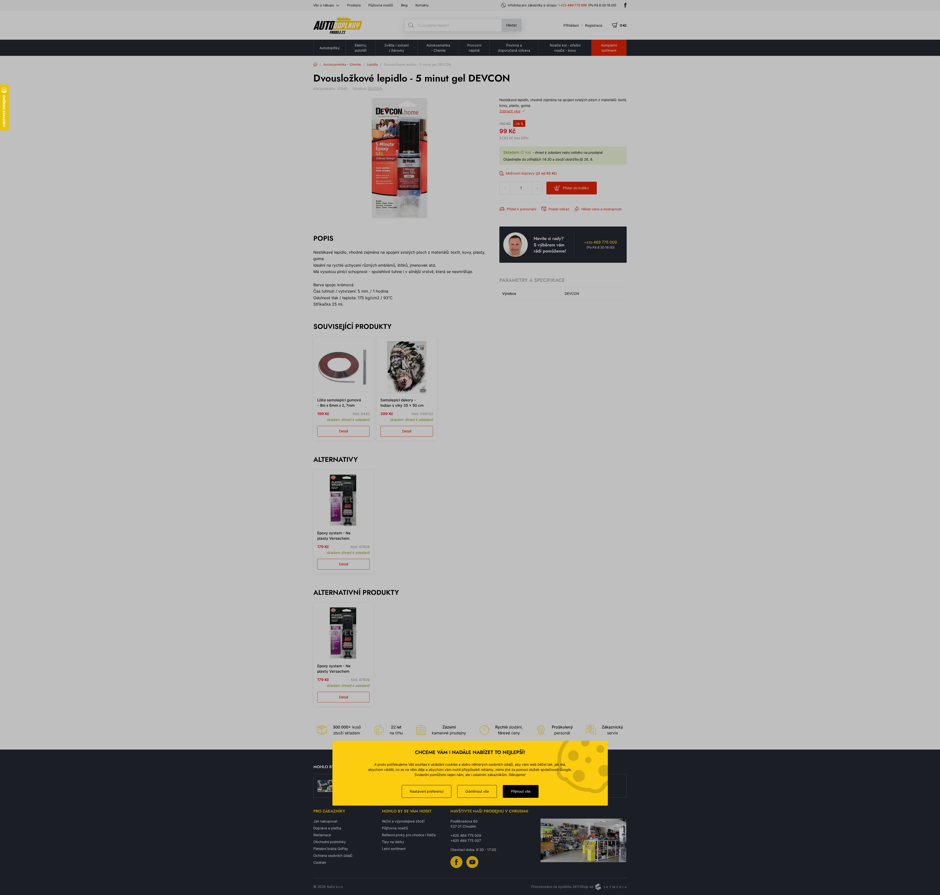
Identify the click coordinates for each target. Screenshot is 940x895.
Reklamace (322, 835)
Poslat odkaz (559, 209)
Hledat (511, 25)
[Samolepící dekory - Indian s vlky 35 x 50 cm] (406, 367)
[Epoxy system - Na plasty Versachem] (343, 500)
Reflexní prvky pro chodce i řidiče (409, 835)
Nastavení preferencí (426, 791)
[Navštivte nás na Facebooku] (625, 5)
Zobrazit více (509, 111)
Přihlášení (571, 25)
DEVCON (375, 88)
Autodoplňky (329, 48)
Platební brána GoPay (330, 849)
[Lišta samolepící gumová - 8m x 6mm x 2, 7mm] (343, 367)
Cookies (319, 862)
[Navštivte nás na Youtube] (472, 861)
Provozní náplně (474, 47)
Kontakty (422, 5)
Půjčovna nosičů (380, 5)
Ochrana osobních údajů (332, 855)
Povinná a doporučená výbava (514, 47)
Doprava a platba (327, 828)
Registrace (593, 25)
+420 (572, 5)
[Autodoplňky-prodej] (337, 25)
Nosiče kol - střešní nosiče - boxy (565, 47)
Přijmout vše (520, 791)
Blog (404, 5)
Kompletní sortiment (609, 47)
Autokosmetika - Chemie (438, 47)
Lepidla (372, 64)
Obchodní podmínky (329, 842)
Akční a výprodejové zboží (403, 821)
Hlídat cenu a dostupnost (601, 209)
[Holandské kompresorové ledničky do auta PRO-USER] (325, 786)
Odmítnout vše (477, 791)
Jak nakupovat (325, 821)
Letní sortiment (394, 849)
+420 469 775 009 (465, 835)
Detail (343, 431)
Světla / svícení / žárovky (396, 47)
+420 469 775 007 (465, 840)
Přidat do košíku (576, 188)
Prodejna (354, 5)
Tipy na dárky (393, 842)
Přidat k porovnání (521, 209)
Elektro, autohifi (361, 47)
